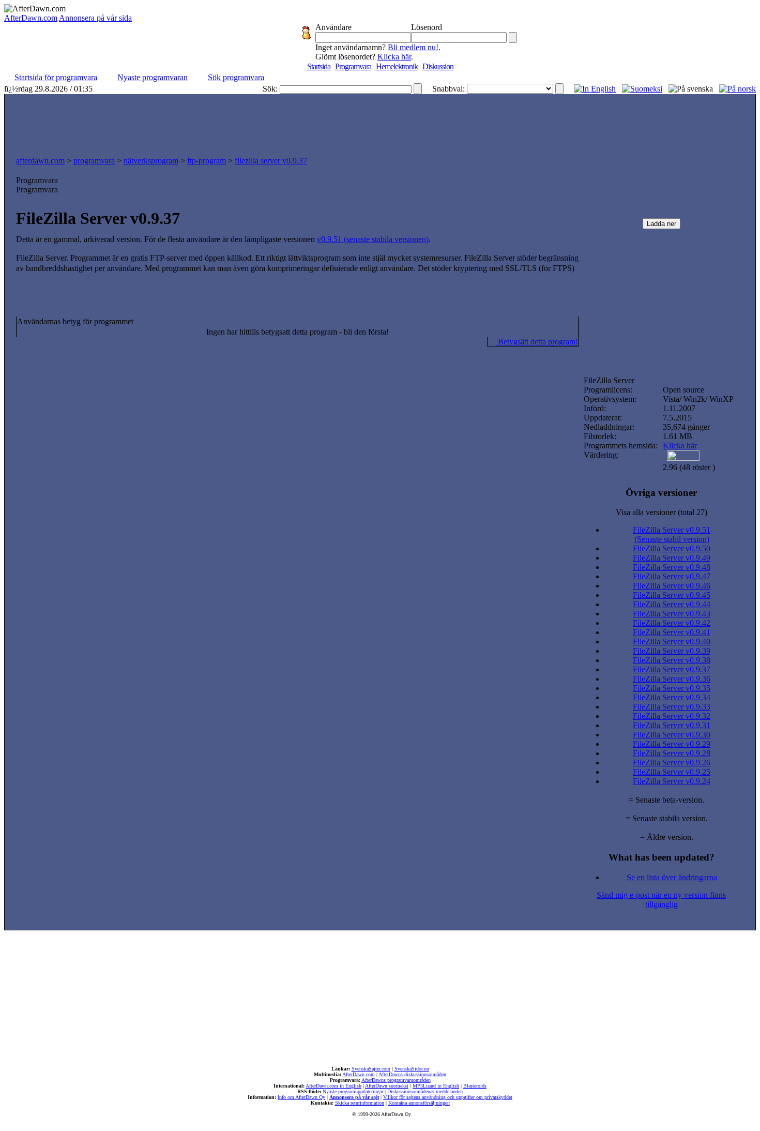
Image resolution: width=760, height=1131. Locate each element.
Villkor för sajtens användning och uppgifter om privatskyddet (447, 1097)
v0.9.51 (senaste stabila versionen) (373, 239)
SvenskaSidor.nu (411, 1069)
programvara (94, 160)
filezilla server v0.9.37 (271, 160)
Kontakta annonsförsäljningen (419, 1103)
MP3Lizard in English (436, 1086)
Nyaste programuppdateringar (353, 1091)
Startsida (318, 66)
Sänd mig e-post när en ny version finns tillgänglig (661, 900)
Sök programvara (236, 77)
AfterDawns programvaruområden (396, 1080)
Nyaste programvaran (152, 77)
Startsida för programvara (55, 77)
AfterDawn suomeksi (386, 1086)
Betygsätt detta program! (537, 341)
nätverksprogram (151, 160)
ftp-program (206, 160)
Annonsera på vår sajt (354, 1097)
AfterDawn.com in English (333, 1086)
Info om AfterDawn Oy (301, 1097)
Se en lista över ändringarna (672, 877)
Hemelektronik (397, 66)
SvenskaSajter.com (371, 1069)
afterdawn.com (40, 160)
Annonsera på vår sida (95, 17)
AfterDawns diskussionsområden (412, 1074)
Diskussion (437, 66)
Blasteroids (475, 1086)
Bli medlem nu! (413, 47)
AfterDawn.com (30, 17)
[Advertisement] (380, 122)
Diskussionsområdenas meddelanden (425, 1091)
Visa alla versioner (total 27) (661, 512)
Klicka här (394, 56)
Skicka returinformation (359, 1103)
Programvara (353, 66)
